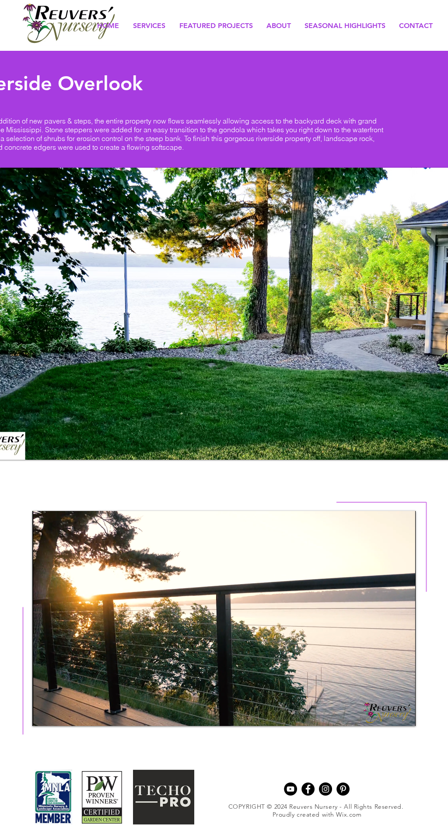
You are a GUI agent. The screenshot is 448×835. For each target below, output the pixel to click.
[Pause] (43, 714)
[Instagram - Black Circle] (325, 789)
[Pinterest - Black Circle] (343, 789)
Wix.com (348, 814)
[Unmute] (58, 714)
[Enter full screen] (404, 714)
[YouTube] (290, 789)
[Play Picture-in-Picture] (389, 714)
